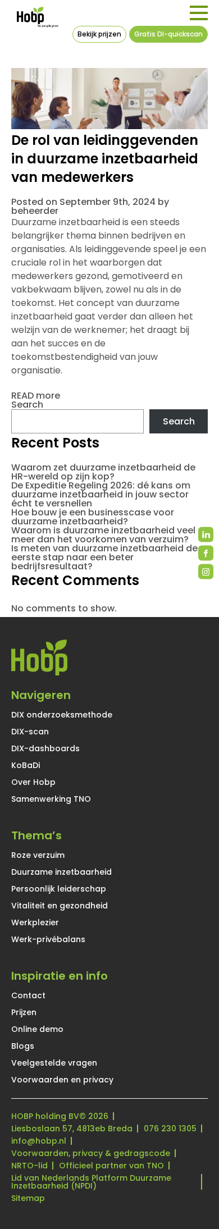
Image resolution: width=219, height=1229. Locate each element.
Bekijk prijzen (99, 34)
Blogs (22, 1046)
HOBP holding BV (45, 1116)
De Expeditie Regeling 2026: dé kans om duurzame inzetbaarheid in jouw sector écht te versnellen (100, 494)
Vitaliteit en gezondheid (59, 905)
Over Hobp (33, 782)
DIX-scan (30, 731)
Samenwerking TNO (51, 799)
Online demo (37, 1029)
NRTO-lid (29, 1165)
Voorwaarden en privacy (62, 1079)
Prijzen (23, 1012)
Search (27, 404)
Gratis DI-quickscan (168, 34)
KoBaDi (25, 765)
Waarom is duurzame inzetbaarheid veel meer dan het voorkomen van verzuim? (103, 535)
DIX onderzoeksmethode (61, 714)
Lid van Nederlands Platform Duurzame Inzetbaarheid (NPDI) (91, 1181)
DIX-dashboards (45, 748)
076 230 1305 (170, 1128)
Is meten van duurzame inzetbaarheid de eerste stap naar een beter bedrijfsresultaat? (104, 557)
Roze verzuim (38, 855)
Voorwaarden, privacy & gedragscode (90, 1153)
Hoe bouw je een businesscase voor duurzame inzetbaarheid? (92, 517)
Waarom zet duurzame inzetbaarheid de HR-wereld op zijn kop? (103, 472)
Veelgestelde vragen (54, 1062)
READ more (35, 395)
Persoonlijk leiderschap (58, 888)
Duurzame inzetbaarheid (61, 872)
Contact (28, 995)
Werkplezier (35, 922)
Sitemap (28, 1198)
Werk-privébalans (48, 939)
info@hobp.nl (38, 1140)
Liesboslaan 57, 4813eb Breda (72, 1128)
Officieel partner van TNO (111, 1165)
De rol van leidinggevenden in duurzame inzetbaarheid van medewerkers (104, 158)
